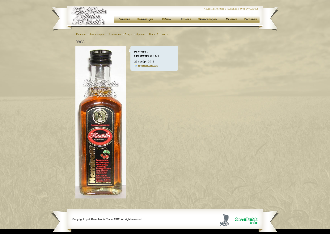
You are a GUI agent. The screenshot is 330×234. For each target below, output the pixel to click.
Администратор (148, 65)
